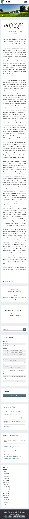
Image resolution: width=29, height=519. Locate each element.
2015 (5, 495)
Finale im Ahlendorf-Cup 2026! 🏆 (13, 418)
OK (6, 516)
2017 (5, 491)
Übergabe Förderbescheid (16, 447)
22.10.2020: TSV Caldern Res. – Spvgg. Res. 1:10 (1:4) (14, 297)
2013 (5, 500)
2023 (5, 478)
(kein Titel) (7, 426)
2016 (5, 493)
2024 (5, 476)
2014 (5, 497)
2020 (5, 484)
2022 (5, 480)
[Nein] (27, 514)
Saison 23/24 (14, 396)
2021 (5, 482)
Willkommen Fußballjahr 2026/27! (13, 412)
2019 (5, 487)
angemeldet (13, 313)
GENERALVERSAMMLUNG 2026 (12, 415)
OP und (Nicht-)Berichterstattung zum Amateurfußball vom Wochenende (13, 456)
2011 (5, 502)
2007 (5, 504)
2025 (5, 474)
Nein (10, 516)
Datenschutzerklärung (19, 516)
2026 (5, 471)
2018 (5, 489)
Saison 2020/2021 (9, 281)
